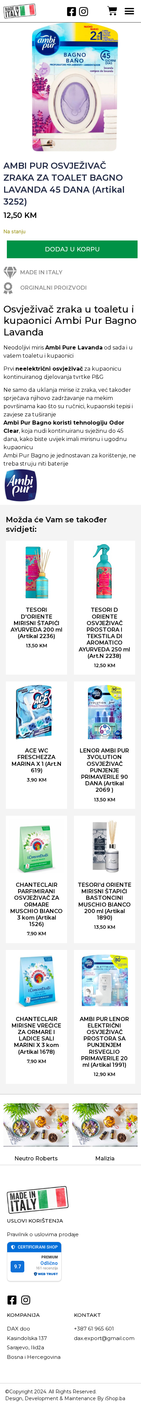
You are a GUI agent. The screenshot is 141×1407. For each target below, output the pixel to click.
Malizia (105, 1158)
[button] (129, 11)
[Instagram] (83, 11)
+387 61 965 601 (94, 1328)
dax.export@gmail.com (104, 1338)
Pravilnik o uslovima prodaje (43, 1234)
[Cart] (112, 11)
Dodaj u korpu (72, 249)
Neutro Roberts (36, 1158)
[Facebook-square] (71, 11)
